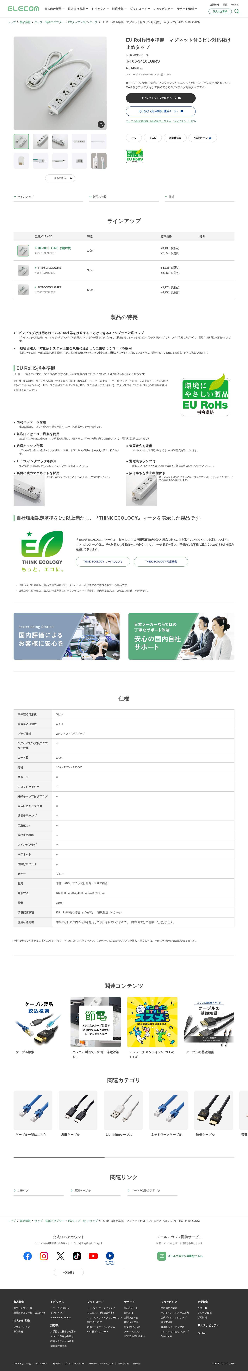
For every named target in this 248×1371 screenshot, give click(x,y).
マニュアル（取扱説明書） (101, 1312)
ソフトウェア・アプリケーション (104, 1317)
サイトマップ (41, 1363)
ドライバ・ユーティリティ (101, 1308)
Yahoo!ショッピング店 (172, 1327)
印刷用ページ (201, 137)
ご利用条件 (56, 1363)
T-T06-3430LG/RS (49, 267)
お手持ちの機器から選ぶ (63, 1331)
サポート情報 (185, 8)
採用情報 (202, 1317)
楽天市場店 (166, 1322)
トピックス (98, 8)
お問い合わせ (131, 1317)
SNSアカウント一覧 (22, 1364)
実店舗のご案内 (169, 1308)
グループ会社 (205, 1312)
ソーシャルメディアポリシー (100, 1363)
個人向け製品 (53, 8)
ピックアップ (57, 1312)
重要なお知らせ (132, 1327)
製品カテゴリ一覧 (23, 1308)
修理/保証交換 (131, 1322)
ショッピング (161, 8)
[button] (57, 1302)
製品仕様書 (175, 137)
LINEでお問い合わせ (135, 1336)
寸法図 (152, 137)
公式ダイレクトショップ (173, 1317)
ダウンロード (138, 8)
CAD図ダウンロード (97, 1331)
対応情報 (118, 8)
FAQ (134, 137)
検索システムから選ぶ (62, 1341)
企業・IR (202, 1308)
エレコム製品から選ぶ (62, 1336)
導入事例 (18, 1331)
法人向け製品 (76, 8)
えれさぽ (128, 1312)
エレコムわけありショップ (175, 1331)
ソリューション (22, 1327)
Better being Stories (60, 1317)
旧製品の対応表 (58, 1345)
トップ (12, 22)
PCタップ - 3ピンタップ (83, 22)
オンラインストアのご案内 (175, 1312)
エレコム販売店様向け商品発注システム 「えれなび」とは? (160, 121)
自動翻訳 (137, 1363)
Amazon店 (166, 1336)
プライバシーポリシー (74, 1363)
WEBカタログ (94, 1322)
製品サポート (131, 1308)
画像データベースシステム (101, 1327)
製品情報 (25, 22)
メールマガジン (132, 1331)
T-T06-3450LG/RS (49, 287)
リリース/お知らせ (60, 1308)
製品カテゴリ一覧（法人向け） (30, 1312)
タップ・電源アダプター (49, 22)
